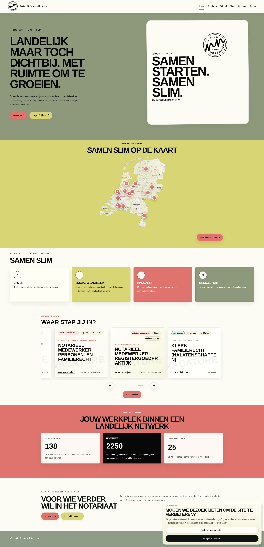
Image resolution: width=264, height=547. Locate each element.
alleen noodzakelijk (212, 530)
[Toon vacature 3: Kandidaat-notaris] (129, 385)
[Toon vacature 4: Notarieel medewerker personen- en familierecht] (135, 385)
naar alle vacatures (208, 237)
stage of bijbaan (40, 115)
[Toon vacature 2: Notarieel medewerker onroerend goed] (123, 385)
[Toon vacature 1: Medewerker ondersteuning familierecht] (117, 385)
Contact (253, 6)
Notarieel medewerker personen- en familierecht (75, 352)
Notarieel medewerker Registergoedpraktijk (136, 356)
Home (201, 6)
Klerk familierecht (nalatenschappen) (193, 352)
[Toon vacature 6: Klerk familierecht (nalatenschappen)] (146, 385)
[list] (132, 353)
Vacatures (212, 6)
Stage (232, 6)
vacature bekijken (66, 372)
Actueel (223, 6)
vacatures (17, 115)
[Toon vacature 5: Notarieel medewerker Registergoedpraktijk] (140, 385)
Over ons (242, 6)
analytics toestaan (212, 538)
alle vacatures (132, 394)
